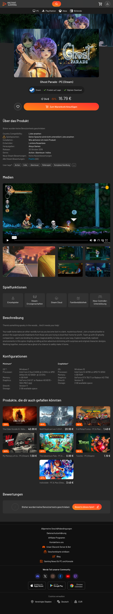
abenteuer (35, 165)
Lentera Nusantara (37, 143)
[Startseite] (10, 4)
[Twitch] (75, 576)
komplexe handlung (62, 165)
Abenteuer (40, 152)
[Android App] (56, 585)
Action (31, 152)
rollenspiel (46, 165)
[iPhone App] (37, 585)
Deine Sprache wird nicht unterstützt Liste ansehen (51, 137)
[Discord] (37, 576)
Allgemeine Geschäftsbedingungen (56, 528)
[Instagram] (53, 576)
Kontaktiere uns (56, 542)
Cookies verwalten (56, 596)
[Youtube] (68, 576)
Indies (48, 152)
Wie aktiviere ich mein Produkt (42, 140)
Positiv (32, 159)
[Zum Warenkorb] (100, 3)
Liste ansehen (35, 133)
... (74, 165)
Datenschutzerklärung (56, 533)
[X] (45, 576)
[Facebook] (60, 576)
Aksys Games (34, 146)
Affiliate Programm (56, 537)
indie (25, 165)
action (17, 165)
